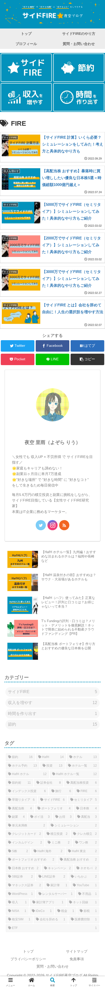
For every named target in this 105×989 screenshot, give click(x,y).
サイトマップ (76, 951)
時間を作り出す (52, 713)
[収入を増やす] (26, 97)
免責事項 (77, 959)
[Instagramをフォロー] (52, 525)
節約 (52, 724)
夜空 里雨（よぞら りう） (53, 442)
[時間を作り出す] (78, 97)
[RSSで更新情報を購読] (64, 525)
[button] (87, 359)
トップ (28, 951)
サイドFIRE (52, 692)
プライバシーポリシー (28, 959)
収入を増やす (52, 702)
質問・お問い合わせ (52, 966)
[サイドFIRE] (26, 67)
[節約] (78, 67)
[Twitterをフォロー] (41, 525)
